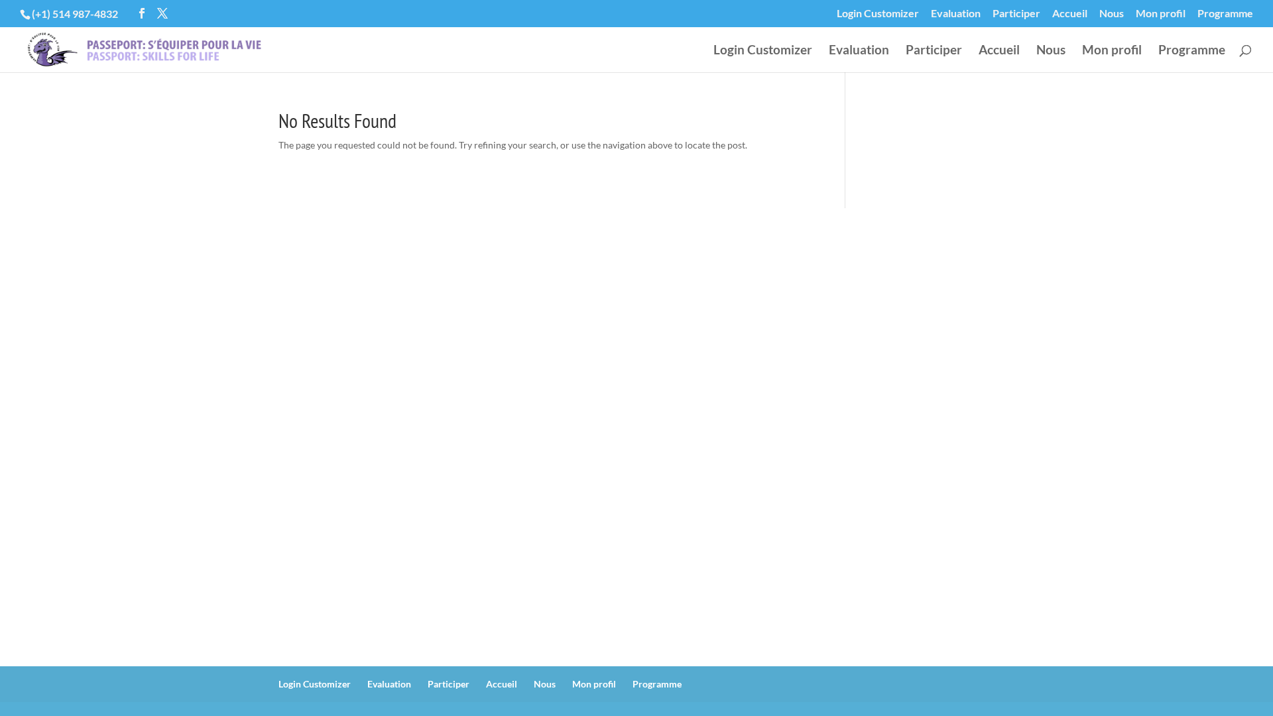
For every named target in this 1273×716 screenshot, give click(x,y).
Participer (1016, 13)
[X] (162, 13)
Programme (1225, 13)
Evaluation (956, 13)
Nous (1111, 13)
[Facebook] (142, 13)
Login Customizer (878, 13)
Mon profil (1160, 13)
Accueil (1069, 13)
